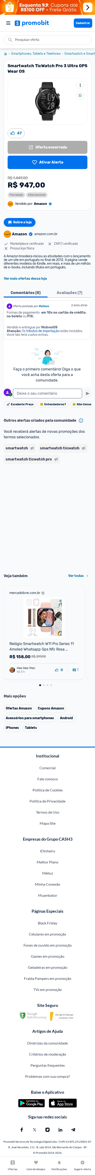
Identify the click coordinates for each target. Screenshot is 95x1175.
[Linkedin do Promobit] (60, 1129)
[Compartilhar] (80, 95)
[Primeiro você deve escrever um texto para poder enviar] (87, 393)
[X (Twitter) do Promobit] (34, 1129)
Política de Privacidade (47, 801)
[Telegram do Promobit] (73, 1129)
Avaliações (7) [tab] (69, 293)
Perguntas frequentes (47, 1065)
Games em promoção (47, 956)
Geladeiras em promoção (47, 967)
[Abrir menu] (8, 23)
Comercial (47, 768)
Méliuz (47, 873)
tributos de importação (42, 331)
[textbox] (47, 393)
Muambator (47, 895)
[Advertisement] (47, 517)
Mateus (44, 306)
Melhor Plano (47, 862)
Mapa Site (48, 823)
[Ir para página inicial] (7, 54)
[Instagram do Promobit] (47, 1129)
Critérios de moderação (47, 1054)
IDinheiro (47, 851)
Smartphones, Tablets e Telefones (36, 54)
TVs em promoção (47, 989)
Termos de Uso (47, 812)
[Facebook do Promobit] (21, 1129)
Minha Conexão (47, 884)
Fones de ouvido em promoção (48, 945)
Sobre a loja (22, 222)
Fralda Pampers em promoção (47, 978)
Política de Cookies (48, 790)
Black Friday (47, 923)
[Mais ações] (80, 85)
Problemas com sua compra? (47, 1076)
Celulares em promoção (47, 934)
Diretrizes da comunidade (47, 1043)
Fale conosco (47, 779)
